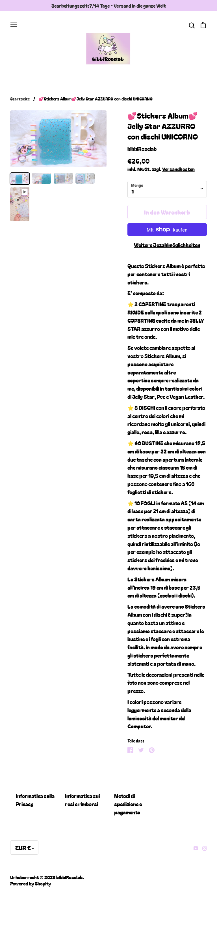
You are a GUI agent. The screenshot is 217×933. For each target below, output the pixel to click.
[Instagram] (202, 847)
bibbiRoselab (142, 148)
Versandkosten (178, 169)
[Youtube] (193, 847)
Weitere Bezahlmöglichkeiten (167, 245)
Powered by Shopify (30, 883)
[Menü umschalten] (14, 24)
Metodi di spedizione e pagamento (128, 804)
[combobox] (167, 189)
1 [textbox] (132, 191)
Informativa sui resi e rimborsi (82, 800)
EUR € (23, 847)
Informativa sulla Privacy (35, 800)
